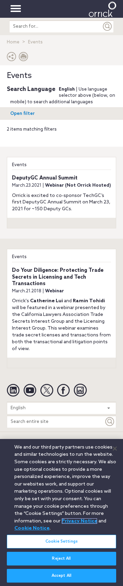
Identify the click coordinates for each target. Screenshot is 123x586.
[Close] (114, 448)
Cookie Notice (32, 528)
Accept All (61, 575)
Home (13, 42)
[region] (61, 512)
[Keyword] (110, 421)
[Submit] (107, 26)
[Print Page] (23, 58)
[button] (11, 58)
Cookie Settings (61, 541)
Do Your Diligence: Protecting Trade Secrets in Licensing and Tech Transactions (58, 277)
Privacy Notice (79, 521)
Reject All (61, 558)
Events (19, 165)
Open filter (22, 113)
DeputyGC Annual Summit (45, 178)
